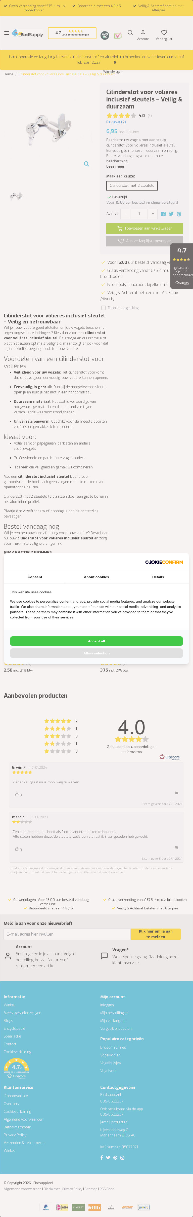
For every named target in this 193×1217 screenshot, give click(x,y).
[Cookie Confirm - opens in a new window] (164, 562)
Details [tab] (158, 577)
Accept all (96, 641)
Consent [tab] (35, 577)
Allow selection (96, 653)
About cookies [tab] (96, 577)
